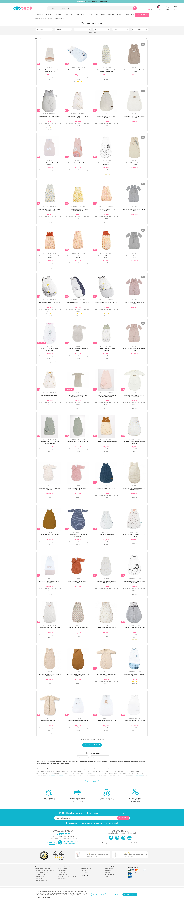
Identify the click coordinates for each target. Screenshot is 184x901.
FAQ (82, 877)
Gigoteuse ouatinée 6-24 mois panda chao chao (106, 163)
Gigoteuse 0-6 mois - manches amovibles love (78, 535)
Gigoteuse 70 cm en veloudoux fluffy (106, 720)
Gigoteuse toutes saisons (100, 757)
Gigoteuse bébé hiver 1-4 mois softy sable (78, 349)
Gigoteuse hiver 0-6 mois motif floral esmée (77, 256)
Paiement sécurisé (132, 867)
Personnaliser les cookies (41, 872)
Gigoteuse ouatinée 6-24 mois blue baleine (134, 674)
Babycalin (106, 762)
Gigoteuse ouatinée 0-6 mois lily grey (134, 720)
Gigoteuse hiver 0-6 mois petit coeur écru (49, 628)
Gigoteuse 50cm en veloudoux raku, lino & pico (134, 117)
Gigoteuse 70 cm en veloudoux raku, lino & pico (134, 70)
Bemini (59, 762)
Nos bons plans (62, 870)
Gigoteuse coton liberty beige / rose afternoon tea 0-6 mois (78, 628)
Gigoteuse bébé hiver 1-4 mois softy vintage (78, 488)
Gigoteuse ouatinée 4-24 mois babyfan (106, 302)
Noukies (72, 762)
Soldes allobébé (62, 878)
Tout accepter (130, 894)
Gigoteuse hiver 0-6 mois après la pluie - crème (134, 535)
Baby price (96, 762)
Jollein (133, 762)
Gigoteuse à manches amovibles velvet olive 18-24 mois (78, 395)
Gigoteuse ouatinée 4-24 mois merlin (78, 302)
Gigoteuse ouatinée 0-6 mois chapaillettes (49, 349)
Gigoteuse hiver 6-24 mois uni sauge (77, 441)
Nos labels (83, 870)
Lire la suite (92, 781)
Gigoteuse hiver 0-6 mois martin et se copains (134, 628)
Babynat (113, 762)
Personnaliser (98, 894)
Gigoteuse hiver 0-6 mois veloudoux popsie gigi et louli (49, 70)
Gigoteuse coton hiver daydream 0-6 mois (106, 628)
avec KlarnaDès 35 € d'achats (77, 799)
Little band (140, 762)
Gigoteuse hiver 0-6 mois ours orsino (106, 441)
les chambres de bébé (54, 776)
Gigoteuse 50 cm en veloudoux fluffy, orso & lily (78, 721)
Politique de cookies (40, 874)
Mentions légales (62, 874)
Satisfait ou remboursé (40, 882)
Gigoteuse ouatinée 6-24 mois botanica (106, 349)
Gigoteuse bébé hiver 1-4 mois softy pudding (49, 488)
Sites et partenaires (86, 868)
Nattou (65, 762)
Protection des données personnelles (44, 870)
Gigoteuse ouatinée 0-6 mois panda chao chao (134, 581)
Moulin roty (51, 764)
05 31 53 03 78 (135, 801)
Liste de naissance (108, 868)
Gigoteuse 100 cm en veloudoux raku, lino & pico (134, 163)
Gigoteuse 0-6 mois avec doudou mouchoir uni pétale (106, 395)
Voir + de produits (92, 745)
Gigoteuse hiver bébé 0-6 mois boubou (106, 117)
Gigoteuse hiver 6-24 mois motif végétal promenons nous (106, 70)
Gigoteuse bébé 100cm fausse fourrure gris (134, 210)
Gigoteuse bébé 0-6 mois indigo (106, 488)
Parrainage (107, 876)
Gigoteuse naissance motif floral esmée (106, 210)
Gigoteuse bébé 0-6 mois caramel (49, 534)
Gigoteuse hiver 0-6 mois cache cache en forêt (134, 442)
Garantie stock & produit (41, 880)
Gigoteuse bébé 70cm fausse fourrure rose (134, 302)
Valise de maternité (109, 874)
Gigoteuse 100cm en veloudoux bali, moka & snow (49, 581)
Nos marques (61, 872)
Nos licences (84, 872)
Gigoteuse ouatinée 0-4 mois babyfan (49, 302)
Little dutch (41, 764)
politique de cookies (44, 897)
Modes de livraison (40, 876)
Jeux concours (107, 872)
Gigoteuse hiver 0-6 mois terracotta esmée (49, 256)
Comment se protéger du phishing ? (67, 876)
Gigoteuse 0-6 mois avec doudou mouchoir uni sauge (49, 442)
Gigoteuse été (82, 757)
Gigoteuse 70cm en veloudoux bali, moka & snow (49, 163)
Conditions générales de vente (42, 868)
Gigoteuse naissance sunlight (49, 395)
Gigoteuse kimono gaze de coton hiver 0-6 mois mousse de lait (134, 488)
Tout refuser (114, 894)
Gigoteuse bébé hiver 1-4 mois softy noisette (78, 581)
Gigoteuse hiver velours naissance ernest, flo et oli (106, 581)
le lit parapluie (137, 776)
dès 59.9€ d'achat (49, 799)
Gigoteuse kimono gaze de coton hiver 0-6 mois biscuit (50, 674)
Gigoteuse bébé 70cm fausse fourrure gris (134, 256)
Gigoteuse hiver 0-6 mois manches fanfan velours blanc (134, 395)
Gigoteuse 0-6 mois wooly (106, 534)
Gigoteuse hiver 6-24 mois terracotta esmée (106, 256)
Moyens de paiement (40, 878)
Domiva (127, 762)
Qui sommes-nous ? (63, 868)
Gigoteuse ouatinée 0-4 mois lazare (78, 69)
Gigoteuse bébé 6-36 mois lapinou (78, 162)
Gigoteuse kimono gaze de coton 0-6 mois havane (78, 674)
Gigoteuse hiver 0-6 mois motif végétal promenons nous (49, 210)
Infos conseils (107, 870)
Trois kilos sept (62, 764)
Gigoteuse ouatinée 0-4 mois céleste (49, 116)
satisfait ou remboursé (106, 799)
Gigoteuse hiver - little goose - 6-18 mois (50, 721)
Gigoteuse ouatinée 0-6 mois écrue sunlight (78, 117)
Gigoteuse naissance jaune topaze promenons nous (78, 210)
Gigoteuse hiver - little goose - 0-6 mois (106, 674)
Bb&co (120, 762)
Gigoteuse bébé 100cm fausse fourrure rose (134, 349)
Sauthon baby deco (84, 762)
